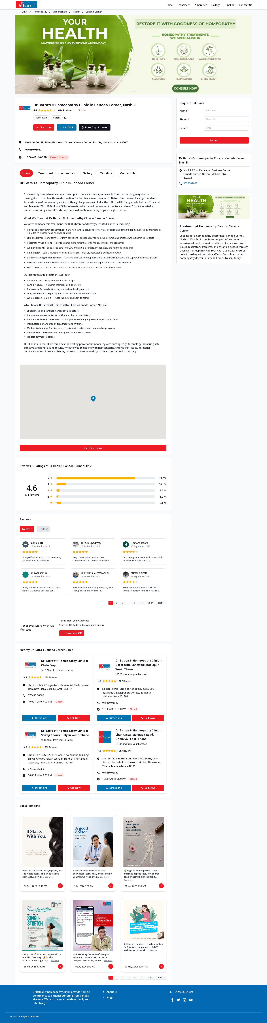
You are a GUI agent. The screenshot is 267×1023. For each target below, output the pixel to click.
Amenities (201, 5)
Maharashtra (60, 11)
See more (49, 877)
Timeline (229, 5)
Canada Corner (94, 11)
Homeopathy (40, 11)
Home (169, 5)
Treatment (184, 5)
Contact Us (245, 5)
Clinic (24, 11)
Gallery (215, 5)
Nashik (76, 11)
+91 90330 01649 (183, 992)
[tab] (26, 173)
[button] (93, 399)
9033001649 (190, 183)
